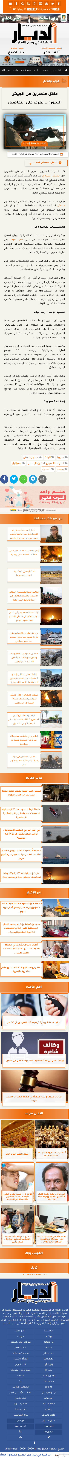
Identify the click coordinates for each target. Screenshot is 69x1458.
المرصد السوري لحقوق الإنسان (46, 463)
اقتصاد (48, 1348)
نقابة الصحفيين (20, 1415)
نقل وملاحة (20, 1409)
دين (20, 1381)
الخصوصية (20, 1426)
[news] (40, 3)
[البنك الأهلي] (34, 18)
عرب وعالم (51, 81)
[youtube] (46, 3)
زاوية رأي (48, 1364)
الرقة (48, 457)
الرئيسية (48, 1331)
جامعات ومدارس (20, 1387)
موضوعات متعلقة (48, 518)
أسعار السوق (20, 1404)
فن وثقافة (26, 70)
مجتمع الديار (48, 1404)
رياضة (46, 70)
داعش (61, 206)
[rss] (28, 3)
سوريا (61, 457)
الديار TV (49, 1370)
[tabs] (10, 3)
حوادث (37, 70)
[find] (22, 3)
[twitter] (52, 3)
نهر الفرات (17, 240)
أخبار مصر (57, 70)
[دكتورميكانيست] (34, 60)
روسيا (61, 469)
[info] (16, 3)
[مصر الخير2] (34, 499)
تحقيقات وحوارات (20, 1353)
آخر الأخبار (34, 893)
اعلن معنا (48, 1426)
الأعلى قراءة (34, 1113)
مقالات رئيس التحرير (20, 1342)
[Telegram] (33, 479)
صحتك (20, 1376)
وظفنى (48, 1409)
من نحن (20, 1420)
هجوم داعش (31, 457)
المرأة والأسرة (20, 1359)
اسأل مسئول (48, 1420)
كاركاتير (48, 1387)
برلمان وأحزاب (48, 1376)
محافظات (49, 1381)
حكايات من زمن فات (20, 1370)
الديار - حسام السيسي (43, 163)
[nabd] (34, 3)
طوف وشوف (48, 1415)
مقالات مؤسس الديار (20, 1392)
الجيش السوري (51, 176)
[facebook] (58, 3)
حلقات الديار (20, 1348)
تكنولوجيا (48, 1359)
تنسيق (46, 469)
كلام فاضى (20, 1398)
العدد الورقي (20, 1364)
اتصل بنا (48, 1432)
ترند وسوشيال (48, 1392)
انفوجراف (48, 1398)
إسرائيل (17, 463)
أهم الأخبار (34, 987)
